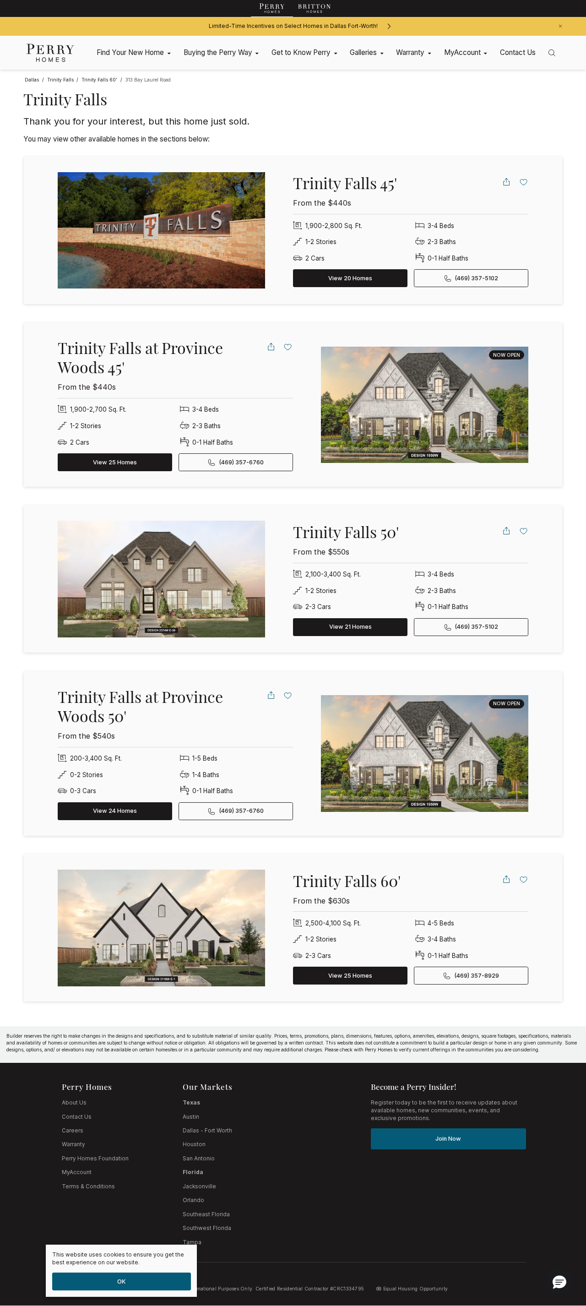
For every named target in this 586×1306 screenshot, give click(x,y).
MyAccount (77, 1172)
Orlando (193, 1200)
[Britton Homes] (314, 8)
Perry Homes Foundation (95, 1158)
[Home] (50, 53)
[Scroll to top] (558, 1248)
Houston (194, 1144)
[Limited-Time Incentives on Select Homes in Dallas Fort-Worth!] (389, 26)
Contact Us (77, 1117)
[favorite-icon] (523, 181)
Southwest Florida (207, 1228)
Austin (191, 1117)
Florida (193, 1172)
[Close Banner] (560, 26)
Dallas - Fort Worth (207, 1130)
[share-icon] (506, 181)
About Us (74, 1102)
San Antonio (199, 1158)
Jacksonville (199, 1186)
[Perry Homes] (272, 8)
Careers (72, 1130)
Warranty (73, 1144)
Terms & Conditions (88, 1186)
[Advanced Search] (552, 53)
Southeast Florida (206, 1214)
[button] (559, 1282)
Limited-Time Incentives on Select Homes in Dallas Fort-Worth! (293, 26)
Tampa (192, 1242)
